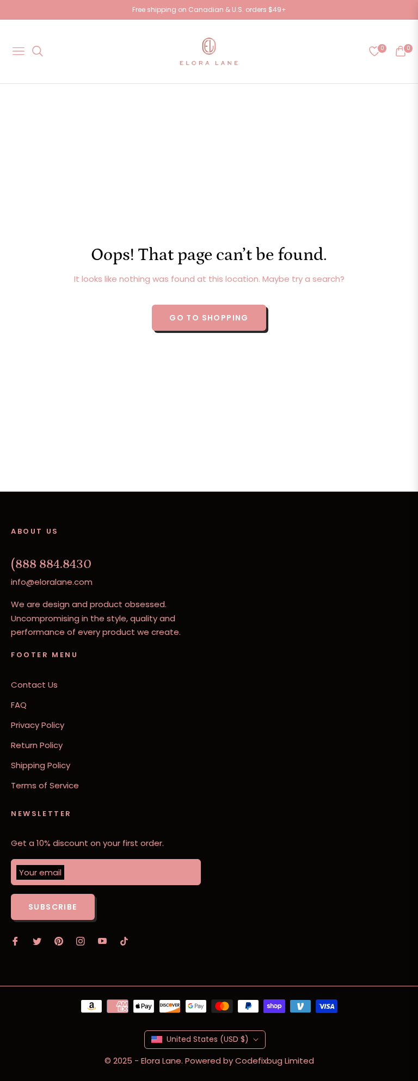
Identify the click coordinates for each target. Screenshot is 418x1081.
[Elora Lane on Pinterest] (58, 940)
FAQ (19, 705)
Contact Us (34, 684)
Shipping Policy (40, 765)
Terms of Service (45, 785)
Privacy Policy (37, 725)
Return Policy (37, 745)
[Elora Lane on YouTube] (102, 940)
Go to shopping (209, 317)
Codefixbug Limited (274, 1060)
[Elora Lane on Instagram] (80, 940)
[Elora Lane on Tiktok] (127, 940)
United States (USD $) (208, 1039)
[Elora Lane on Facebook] (15, 940)
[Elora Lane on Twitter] (37, 940)
